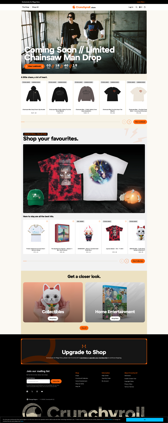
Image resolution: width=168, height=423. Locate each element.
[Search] (136, 7)
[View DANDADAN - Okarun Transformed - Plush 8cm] (88, 233)
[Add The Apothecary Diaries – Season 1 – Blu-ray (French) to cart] (73, 221)
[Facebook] (27, 391)
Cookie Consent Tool (130, 378)
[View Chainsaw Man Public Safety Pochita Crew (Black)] (60, 94)
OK (145, 419)
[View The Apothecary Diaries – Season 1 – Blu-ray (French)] (62, 233)
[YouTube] (42, 391)
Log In (131, 7)
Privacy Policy (128, 384)
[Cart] (144, 7)
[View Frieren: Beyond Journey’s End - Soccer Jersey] (36, 233)
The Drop (25, 7)
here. (22, 421)
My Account (105, 381)
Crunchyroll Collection (82, 378)
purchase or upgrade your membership (93, 358)
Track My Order (106, 378)
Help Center (105, 375)
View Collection (138, 261)
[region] (84, 98)
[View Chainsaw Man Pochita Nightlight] (132, 196)
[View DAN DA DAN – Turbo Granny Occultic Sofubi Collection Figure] (141, 233)
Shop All (35, 7)
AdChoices (128, 375)
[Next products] (129, 122)
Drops (77, 375)
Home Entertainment (81, 381)
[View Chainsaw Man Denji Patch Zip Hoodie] (34, 94)
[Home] (84, 7)
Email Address (31, 378)
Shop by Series (80, 384)
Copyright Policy (129, 381)
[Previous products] (124, 122)
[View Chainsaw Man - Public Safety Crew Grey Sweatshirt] (86, 94)
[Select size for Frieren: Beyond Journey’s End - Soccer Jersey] (47, 221)
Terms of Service (129, 387)
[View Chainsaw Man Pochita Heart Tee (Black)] (112, 94)
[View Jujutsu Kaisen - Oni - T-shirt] (65, 172)
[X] (32, 391)
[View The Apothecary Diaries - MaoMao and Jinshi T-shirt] (102, 172)
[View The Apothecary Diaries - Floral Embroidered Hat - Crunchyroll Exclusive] (35, 194)
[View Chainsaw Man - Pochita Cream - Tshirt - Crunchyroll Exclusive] (139, 94)
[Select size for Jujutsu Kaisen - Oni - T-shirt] (126, 221)
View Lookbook (34, 66)
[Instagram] (37, 391)
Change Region (33, 399)
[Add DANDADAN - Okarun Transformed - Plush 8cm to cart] (99, 221)
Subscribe (56, 381)
